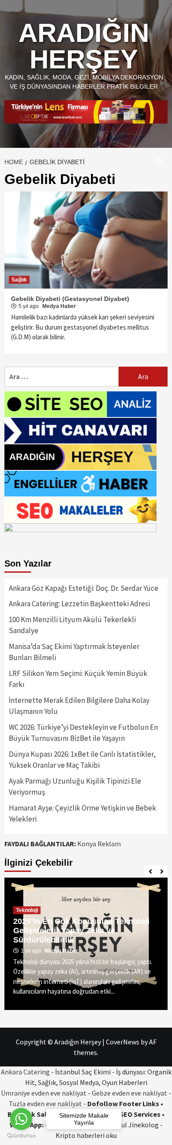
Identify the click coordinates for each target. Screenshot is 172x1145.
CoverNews (122, 1041)
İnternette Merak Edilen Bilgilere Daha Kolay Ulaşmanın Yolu (79, 706)
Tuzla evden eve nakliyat (45, 1103)
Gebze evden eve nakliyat (129, 1093)
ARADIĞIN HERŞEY (84, 46)
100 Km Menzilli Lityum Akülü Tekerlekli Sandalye (72, 625)
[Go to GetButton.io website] (21, 1136)
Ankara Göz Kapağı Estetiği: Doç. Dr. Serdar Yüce (83, 588)
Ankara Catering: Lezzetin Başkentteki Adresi (79, 603)
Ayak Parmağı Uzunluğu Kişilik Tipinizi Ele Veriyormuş (75, 786)
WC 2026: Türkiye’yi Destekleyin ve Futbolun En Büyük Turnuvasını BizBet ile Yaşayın (83, 732)
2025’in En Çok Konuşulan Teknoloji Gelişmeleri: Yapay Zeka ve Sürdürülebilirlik (81, 930)
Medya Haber (59, 306)
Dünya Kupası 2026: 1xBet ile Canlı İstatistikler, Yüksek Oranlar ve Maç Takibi (82, 759)
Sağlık (19, 280)
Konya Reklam (99, 843)
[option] (86, 944)
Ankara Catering (25, 1071)
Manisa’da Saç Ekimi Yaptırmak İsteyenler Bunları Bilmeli (74, 652)
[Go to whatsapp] (21, 1119)
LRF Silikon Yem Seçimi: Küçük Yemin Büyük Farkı (78, 679)
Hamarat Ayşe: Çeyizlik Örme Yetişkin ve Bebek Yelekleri (82, 813)
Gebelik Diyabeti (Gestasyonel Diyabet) (70, 298)
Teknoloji (27, 910)
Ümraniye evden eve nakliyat (43, 1093)
